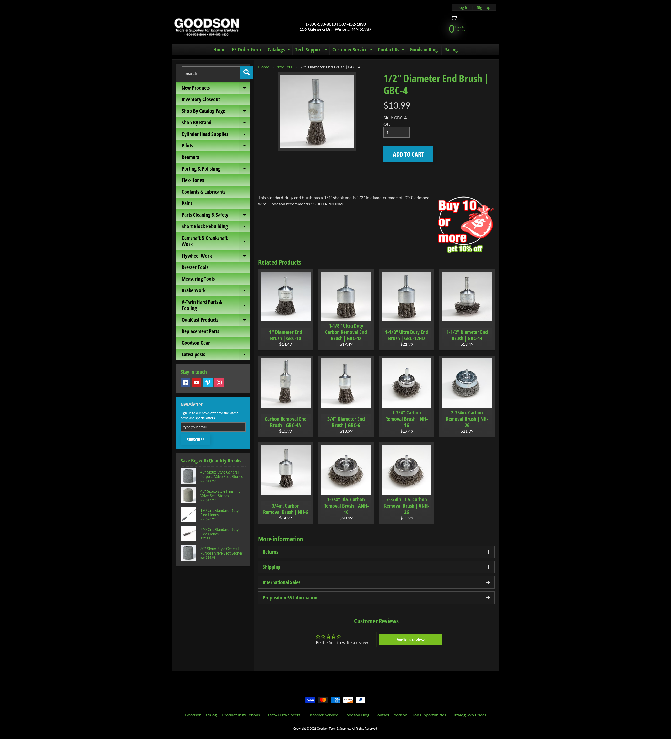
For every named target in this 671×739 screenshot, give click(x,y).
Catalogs (279, 50)
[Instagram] (219, 382)
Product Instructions (241, 714)
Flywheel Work (216, 257)
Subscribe (195, 440)
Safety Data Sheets (282, 714)
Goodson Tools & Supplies (333, 728)
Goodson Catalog (201, 714)
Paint (187, 203)
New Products (216, 89)
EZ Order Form (246, 49)
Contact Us (392, 50)
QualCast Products (216, 321)
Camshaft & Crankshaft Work (216, 241)
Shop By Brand (216, 123)
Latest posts (216, 355)
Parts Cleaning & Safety (216, 216)
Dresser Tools (195, 267)
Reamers (190, 157)
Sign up (483, 7)
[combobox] (211, 72)
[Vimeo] (208, 382)
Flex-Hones (193, 180)
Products (283, 66)
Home (219, 49)
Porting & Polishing (216, 169)
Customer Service (353, 50)
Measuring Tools (198, 278)
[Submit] (246, 72)
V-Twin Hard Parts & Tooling (216, 305)
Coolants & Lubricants (203, 191)
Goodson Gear (196, 342)
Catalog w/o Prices (468, 714)
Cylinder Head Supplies (216, 135)
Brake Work (216, 291)
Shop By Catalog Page (216, 112)
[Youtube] (196, 382)
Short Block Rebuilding (216, 227)
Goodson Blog (424, 49)
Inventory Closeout (201, 99)
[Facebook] (185, 382)
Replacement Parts (200, 331)
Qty (387, 123)
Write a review (411, 639)
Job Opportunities (429, 714)
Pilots (216, 146)
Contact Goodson (391, 714)
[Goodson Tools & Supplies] (206, 26)
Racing (451, 49)
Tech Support (311, 50)
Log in (463, 7)
